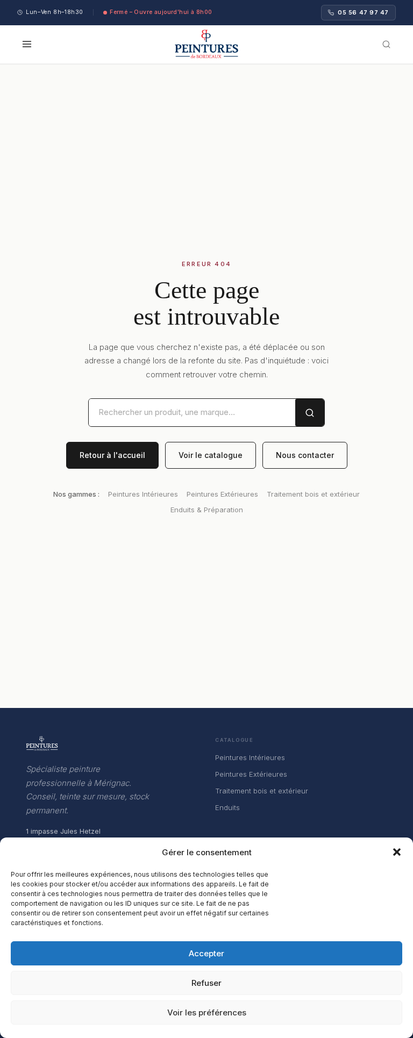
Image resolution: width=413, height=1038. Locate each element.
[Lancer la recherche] (309, 412)
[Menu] (29, 44)
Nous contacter (305, 455)
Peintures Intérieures (143, 494)
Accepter (206, 953)
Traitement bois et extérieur (313, 494)
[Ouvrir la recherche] (386, 44)
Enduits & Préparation (206, 509)
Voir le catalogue (211, 455)
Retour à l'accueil (112, 455)
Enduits (227, 807)
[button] (396, 852)
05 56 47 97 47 (363, 12)
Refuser (206, 983)
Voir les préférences (206, 1012)
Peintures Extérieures (222, 494)
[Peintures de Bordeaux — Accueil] (206, 44)
